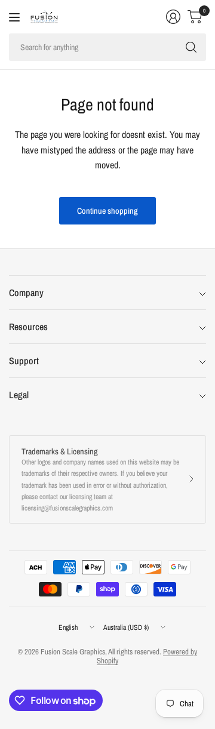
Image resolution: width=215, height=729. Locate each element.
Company (26, 292)
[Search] (191, 47)
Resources (28, 326)
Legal (19, 394)
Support (24, 360)
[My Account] (173, 16)
